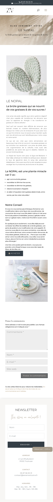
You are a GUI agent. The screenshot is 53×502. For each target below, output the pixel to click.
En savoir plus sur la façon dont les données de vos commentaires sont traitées (25, 389)
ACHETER (15, 253)
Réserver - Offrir (42, 449)
